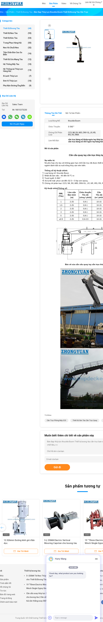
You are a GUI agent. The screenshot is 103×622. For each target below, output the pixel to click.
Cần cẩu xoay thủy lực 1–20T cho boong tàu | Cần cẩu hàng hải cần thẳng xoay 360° (39, 597)
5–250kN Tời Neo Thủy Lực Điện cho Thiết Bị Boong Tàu (40, 578)
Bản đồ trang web (7, 594)
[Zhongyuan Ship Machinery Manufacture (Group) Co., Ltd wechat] (17, 117)
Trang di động (6, 598)
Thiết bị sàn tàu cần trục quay (85, 420)
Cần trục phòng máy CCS (56, 420)
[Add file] (50, 618)
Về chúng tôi (5, 587)
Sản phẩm (4, 579)
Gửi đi (57, 467)
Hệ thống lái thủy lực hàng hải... (17, 70)
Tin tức (3, 591)
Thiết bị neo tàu (17, 33)
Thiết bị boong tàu (17, 28)
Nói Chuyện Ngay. (17, 124)
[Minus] (96, 558)
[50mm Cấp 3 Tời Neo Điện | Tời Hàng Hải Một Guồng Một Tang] (61, 518)
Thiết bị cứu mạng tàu (17, 59)
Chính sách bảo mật (8, 602)
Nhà (1, 576)
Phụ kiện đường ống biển (17, 86)
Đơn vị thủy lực (17, 81)
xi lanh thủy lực (17, 76)
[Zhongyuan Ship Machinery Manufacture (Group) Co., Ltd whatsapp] (10, 117)
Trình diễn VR (5, 583)
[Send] (96, 618)
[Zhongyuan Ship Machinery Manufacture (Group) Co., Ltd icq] (29, 117)
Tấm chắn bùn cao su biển (17, 53)
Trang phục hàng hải (17, 43)
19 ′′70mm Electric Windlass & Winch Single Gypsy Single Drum (40, 586)
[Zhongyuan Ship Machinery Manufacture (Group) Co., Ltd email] (4, 117)
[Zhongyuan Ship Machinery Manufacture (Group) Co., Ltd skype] (23, 117)
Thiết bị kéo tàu (17, 38)
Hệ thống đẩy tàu (17, 64)
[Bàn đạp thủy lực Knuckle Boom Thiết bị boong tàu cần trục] (78, 46)
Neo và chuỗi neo (17, 48)
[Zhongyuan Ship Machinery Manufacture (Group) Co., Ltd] (12, 4)
